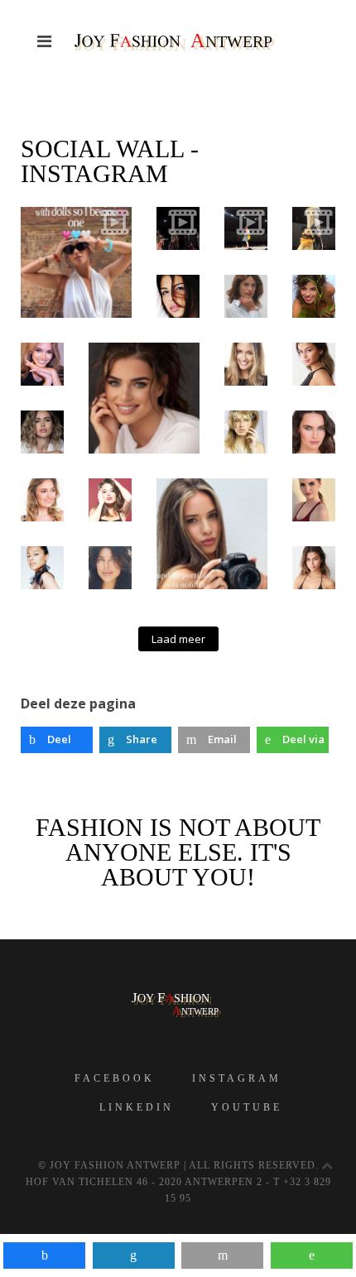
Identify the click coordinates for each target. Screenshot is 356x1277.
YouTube (246, 1107)
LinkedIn (136, 1107)
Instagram (236, 1078)
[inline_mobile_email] (222, 1255)
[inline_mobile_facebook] (44, 1255)
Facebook (115, 1078)
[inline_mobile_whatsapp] (312, 1255)
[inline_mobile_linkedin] (134, 1255)
